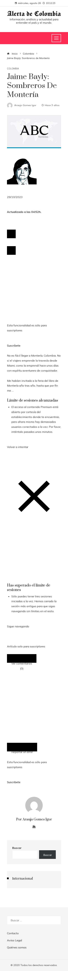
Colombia (13, 68)
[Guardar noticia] (11, 234)
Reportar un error (22, 750)
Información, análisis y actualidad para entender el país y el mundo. (34, 21)
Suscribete (13, 345)
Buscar (17, 848)
